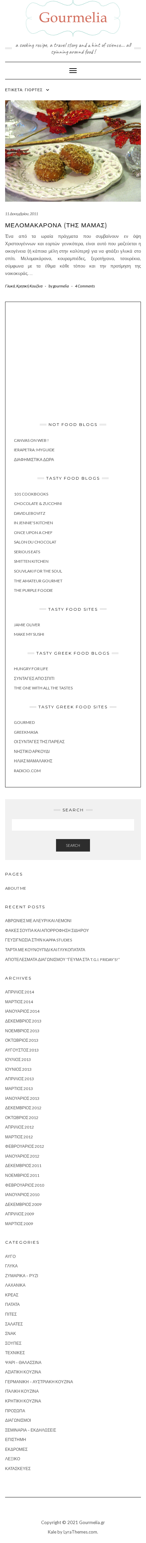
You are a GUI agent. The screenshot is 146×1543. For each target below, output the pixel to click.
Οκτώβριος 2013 (21, 1040)
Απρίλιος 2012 (19, 1127)
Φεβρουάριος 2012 (24, 1146)
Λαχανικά (15, 1285)
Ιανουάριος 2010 (22, 1194)
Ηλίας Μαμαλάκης (33, 760)
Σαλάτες (14, 1323)
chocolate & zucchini (38, 503)
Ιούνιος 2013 (18, 1069)
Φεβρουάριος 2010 (24, 1185)
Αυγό (10, 1256)
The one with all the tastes (43, 687)
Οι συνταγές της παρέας (39, 741)
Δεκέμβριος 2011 (23, 1165)
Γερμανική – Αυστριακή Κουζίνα (39, 1381)
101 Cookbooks (31, 494)
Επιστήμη (15, 1439)
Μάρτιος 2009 (19, 1223)
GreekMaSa (26, 732)
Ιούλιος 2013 (18, 1059)
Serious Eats (27, 551)
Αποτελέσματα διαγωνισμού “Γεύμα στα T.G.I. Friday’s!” (62, 959)
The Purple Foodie (33, 590)
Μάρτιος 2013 (19, 1088)
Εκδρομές (16, 1449)
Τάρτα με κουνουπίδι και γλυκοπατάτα (45, 949)
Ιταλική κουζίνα (22, 1391)
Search (73, 845)
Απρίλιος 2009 (19, 1213)
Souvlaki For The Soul (38, 571)
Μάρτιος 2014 (19, 1001)
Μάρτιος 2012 (19, 1136)
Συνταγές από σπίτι (34, 678)
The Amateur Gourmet (38, 580)
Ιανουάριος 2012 (22, 1156)
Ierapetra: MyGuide (34, 449)
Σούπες (13, 1343)
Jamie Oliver (27, 624)
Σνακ (10, 1333)
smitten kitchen (31, 561)
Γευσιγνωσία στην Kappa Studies (38, 939)
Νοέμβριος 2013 (22, 1030)
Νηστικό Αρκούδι (32, 751)
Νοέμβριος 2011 (22, 1175)
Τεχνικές (15, 1352)
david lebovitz (29, 513)
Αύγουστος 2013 (22, 1050)
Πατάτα (12, 1304)
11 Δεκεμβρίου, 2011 (21, 213)
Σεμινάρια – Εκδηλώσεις (30, 1430)
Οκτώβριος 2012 (21, 1117)
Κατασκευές (18, 1468)
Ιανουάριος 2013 (22, 1098)
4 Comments (85, 286)
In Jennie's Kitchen (33, 522)
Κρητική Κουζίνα (29, 286)
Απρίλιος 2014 (19, 991)
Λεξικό (12, 1458)
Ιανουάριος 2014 (22, 1011)
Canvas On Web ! (31, 440)
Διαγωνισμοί (18, 1420)
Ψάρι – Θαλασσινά (23, 1362)
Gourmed (24, 722)
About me (15, 888)
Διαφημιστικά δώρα (34, 459)
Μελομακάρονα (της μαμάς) (56, 225)
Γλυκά (10, 286)
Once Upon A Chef (33, 532)
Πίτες (11, 1314)
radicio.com (27, 770)
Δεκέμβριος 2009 (23, 1204)
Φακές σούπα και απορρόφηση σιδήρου (47, 930)
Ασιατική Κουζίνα (23, 1371)
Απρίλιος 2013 (19, 1078)
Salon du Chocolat (35, 542)
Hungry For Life (31, 668)
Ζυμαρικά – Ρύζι (21, 1275)
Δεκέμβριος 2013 (23, 1020)
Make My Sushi (29, 634)
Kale (52, 1532)
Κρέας (11, 1294)
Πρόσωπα (15, 1410)
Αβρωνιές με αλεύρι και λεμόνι (38, 920)
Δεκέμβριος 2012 (23, 1107)
